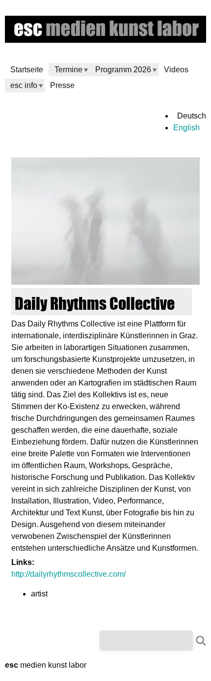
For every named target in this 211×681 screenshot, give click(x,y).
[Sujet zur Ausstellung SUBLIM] (105, 282)
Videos (176, 69)
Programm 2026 (123, 69)
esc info (23, 85)
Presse (62, 85)
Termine (68, 69)
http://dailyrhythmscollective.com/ (68, 574)
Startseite (26, 69)
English (186, 127)
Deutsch (191, 116)
